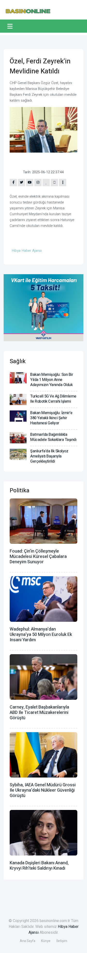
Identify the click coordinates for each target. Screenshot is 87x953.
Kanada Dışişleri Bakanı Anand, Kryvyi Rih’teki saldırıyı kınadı (39, 866)
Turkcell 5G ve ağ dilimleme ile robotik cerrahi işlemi (53, 398)
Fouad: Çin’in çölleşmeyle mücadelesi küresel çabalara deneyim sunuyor (38, 556)
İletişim (61, 940)
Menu (11, 26)
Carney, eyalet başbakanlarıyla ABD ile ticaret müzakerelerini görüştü (39, 712)
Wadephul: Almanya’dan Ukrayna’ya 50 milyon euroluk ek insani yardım (41, 634)
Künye (46, 940)
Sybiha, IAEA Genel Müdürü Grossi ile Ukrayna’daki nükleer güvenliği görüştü (43, 790)
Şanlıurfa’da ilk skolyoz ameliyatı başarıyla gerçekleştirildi (49, 456)
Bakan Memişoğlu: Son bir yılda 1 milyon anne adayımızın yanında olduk (51, 380)
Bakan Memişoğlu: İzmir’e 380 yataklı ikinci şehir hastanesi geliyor (51, 418)
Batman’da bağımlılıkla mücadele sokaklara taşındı (53, 437)
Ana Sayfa (27, 940)
